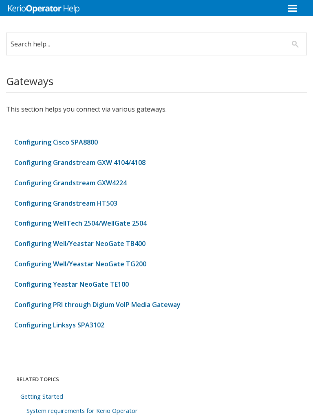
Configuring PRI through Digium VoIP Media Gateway (97, 304)
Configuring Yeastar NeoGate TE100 (71, 284)
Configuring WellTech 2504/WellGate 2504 (80, 223)
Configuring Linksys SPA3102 (59, 324)
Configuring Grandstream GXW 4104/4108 (79, 162)
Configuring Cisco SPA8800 (56, 142)
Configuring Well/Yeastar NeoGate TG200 (80, 263)
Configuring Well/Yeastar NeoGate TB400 (79, 243)
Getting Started (41, 396)
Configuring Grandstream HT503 (65, 203)
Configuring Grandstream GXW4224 (70, 182)
